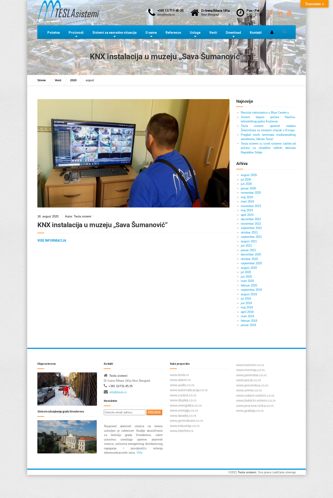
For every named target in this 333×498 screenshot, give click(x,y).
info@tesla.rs (118, 392)
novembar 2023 (251, 206)
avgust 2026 (249, 175)
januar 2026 (248, 188)
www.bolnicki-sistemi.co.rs (256, 400)
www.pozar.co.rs (248, 380)
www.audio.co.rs (182, 385)
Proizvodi (76, 32)
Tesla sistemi (247, 472)
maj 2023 (247, 210)
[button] (284, 31)
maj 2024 (247, 197)
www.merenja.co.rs (250, 370)
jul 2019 (246, 298)
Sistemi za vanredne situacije (114, 32)
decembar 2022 (251, 219)
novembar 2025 (251, 192)
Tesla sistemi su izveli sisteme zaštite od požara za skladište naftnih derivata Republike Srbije (268, 148)
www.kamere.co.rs (250, 365)
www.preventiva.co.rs (252, 385)
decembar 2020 (251, 254)
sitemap (290, 472)
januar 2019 (248, 325)
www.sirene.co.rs (249, 390)
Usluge (195, 32)
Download (233, 32)
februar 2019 (249, 320)
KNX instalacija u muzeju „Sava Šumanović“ (102, 225)
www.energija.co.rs (184, 410)
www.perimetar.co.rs (251, 375)
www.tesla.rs (179, 375)
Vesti (213, 32)
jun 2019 (246, 303)
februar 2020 (249, 285)
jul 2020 (246, 272)
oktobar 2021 (249, 232)
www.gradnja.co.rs (250, 410)
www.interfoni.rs (181, 431)
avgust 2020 (249, 267)
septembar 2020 (251, 263)
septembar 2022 (251, 228)
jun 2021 (246, 245)
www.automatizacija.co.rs (189, 390)
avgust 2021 (249, 241)
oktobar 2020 (249, 259)
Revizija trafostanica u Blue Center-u (265, 112)
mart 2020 (247, 281)
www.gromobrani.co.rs (186, 420)
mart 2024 (247, 201)
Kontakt (256, 32)
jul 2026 (246, 179)
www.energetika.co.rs (186, 405)
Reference (173, 32)
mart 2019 (247, 316)
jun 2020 (246, 276)
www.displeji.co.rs (183, 400)
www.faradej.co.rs (183, 415)
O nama (151, 32)
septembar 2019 (251, 289)
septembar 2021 (251, 236)
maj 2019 (247, 307)
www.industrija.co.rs (185, 426)
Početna (53, 32)
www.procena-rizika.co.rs (255, 405)
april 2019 (247, 312)
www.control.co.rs (183, 395)
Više (139, 452)
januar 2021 (248, 250)
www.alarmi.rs (180, 380)
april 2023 (247, 215)
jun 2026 (246, 184)
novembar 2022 (251, 223)
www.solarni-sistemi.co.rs (255, 395)
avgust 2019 (249, 294)
